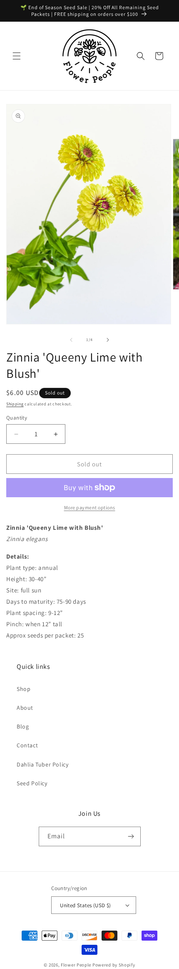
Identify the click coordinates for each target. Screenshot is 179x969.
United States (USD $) (85, 905)
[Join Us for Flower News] (131, 836)
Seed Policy (32, 783)
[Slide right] (108, 340)
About (25, 707)
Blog (23, 726)
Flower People (76, 965)
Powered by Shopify (113, 965)
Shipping (15, 404)
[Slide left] (71, 340)
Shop (23, 689)
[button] (16, 56)
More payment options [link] (89, 507)
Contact (27, 745)
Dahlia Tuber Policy (42, 764)
